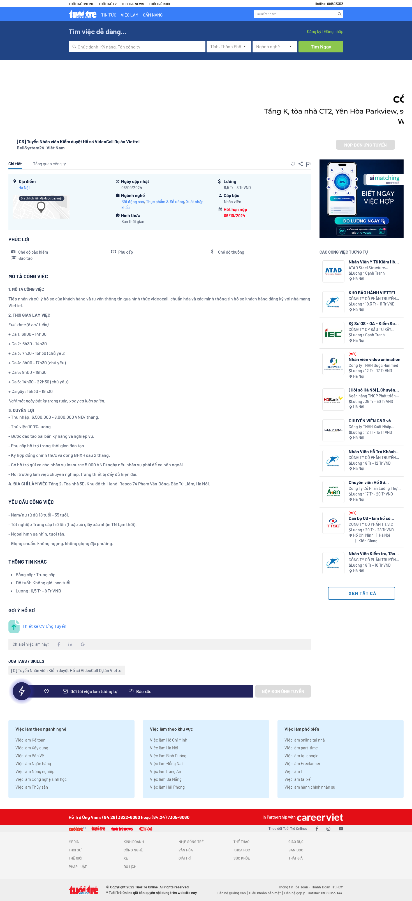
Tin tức (108, 14)
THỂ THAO (241, 841)
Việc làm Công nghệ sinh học (41, 779)
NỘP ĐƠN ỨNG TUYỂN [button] (365, 144)
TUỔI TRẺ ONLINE (81, 4)
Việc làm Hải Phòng (167, 786)
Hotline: (325, 893)
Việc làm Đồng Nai (166, 763)
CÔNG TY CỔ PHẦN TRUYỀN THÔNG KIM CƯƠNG (372, 299)
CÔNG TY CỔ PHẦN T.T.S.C (371, 524)
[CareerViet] (319, 817)
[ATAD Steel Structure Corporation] (333, 271)
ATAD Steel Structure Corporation (367, 268)
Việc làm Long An (165, 771)
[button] (293, 163)
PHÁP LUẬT (78, 866)
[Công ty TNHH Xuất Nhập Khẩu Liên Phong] (333, 430)
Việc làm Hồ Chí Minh (168, 739)
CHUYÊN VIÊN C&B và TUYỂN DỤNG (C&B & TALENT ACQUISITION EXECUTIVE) (370, 420)
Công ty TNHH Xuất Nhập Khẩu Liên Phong (370, 427)
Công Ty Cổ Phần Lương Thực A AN (374, 488)
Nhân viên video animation (375, 359)
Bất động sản (132, 201)
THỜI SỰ (75, 850)
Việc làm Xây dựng (31, 747)
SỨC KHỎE (241, 858)
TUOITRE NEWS (132, 4)
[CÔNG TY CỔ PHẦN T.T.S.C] (333, 523)
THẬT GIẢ (295, 858)
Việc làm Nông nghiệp (34, 771)
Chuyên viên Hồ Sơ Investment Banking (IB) (372, 482)
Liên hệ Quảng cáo (231, 893)
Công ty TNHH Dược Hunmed (373, 365)
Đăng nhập (333, 31)
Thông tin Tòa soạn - (294, 887)
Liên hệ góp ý (294, 893)
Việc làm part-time (301, 747)
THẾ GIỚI (75, 858)
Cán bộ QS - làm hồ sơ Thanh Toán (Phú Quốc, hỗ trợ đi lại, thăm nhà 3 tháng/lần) (374, 518)
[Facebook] (317, 828)
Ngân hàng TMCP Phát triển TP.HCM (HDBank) (372, 396)
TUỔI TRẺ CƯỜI (159, 4)
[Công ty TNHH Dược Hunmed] (333, 364)
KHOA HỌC (241, 850)
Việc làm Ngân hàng (33, 763)
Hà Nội (24, 187)
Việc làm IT (294, 771)
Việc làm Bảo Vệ (29, 755)
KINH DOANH (134, 841)
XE (126, 858)
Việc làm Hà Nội (164, 747)
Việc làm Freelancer (302, 763)
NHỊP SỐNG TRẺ (191, 841)
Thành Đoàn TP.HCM (327, 887)
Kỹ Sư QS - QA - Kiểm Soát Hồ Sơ (374, 323)
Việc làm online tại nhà (304, 739)
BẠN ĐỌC (295, 850)
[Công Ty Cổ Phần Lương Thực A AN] (333, 492)
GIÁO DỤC (296, 841)
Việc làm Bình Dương (168, 755)
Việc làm (129, 14)
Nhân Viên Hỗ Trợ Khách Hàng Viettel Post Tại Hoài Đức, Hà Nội (374, 451)
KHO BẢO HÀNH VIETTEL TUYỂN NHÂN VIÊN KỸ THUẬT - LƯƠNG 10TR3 (372, 292)
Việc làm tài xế (297, 779)
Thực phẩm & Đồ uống (165, 201)
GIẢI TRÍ (185, 858)
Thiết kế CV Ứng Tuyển (44, 626)
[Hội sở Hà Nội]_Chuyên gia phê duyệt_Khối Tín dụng (372, 389)
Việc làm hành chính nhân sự (309, 786)
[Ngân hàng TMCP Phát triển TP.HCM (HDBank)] (333, 399)
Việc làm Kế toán (30, 739)
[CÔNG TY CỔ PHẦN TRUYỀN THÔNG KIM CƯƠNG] (333, 302)
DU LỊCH (130, 866)
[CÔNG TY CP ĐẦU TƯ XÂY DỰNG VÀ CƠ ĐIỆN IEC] (333, 333)
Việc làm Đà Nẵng (166, 779)
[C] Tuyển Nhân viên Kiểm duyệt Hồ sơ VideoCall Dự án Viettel (66, 670)
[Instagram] (328, 828)
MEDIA (74, 841)
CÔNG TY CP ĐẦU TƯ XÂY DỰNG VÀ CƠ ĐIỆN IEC (370, 329)
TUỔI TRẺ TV (108, 4)
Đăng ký (314, 31)
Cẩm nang (153, 14)
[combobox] (137, 46)
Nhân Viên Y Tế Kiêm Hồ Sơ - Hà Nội (372, 261)
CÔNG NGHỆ (133, 850)
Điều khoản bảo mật (265, 893)
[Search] (340, 14)
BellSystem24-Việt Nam (40, 147)
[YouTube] (341, 828)
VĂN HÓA (186, 850)
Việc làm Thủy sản (31, 786)
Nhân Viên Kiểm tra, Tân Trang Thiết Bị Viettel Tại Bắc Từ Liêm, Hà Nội (373, 553)
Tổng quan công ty (49, 163)
